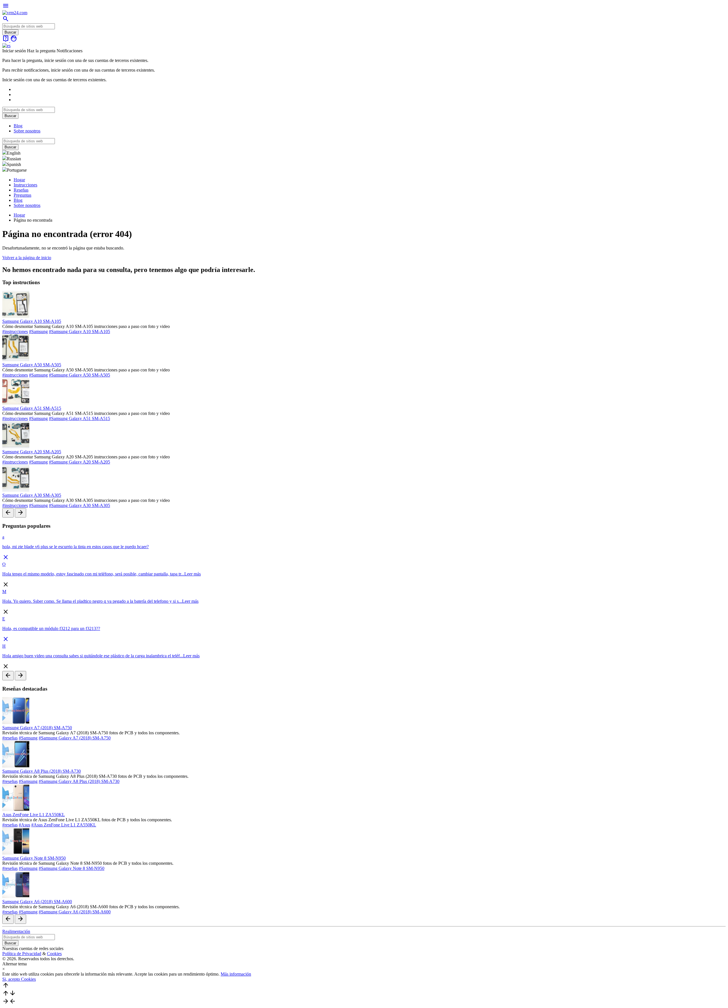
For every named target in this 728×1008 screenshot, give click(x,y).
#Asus (24, 824)
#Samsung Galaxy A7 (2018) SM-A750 (75, 737)
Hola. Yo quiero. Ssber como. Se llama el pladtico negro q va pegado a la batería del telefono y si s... (92, 601)
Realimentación (16, 931)
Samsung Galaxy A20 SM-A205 (31, 451)
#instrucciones (15, 331)
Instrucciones (25, 184)
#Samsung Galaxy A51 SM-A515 (79, 418)
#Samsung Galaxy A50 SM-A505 (79, 375)
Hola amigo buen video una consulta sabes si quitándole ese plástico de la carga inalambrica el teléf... (92, 655)
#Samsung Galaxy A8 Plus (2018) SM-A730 (79, 781)
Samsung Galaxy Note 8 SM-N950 (34, 858)
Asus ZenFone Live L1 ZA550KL (33, 814)
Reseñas (21, 190)
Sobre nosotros (27, 130)
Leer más (192, 573)
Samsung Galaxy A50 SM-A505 (31, 364)
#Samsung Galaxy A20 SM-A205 (79, 462)
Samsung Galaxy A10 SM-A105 (31, 321)
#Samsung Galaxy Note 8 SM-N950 (71, 868)
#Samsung (38, 331)
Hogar (19, 179)
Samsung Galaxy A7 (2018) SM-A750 (37, 727)
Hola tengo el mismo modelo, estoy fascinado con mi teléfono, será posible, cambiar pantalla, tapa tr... (93, 573)
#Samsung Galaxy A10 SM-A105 (79, 331)
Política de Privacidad (21, 953)
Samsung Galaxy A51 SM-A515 (31, 408)
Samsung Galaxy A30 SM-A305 (31, 495)
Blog (18, 125)
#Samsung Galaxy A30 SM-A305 (79, 505)
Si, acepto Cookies (19, 979)
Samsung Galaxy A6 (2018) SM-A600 (37, 901)
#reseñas (10, 737)
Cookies (54, 953)
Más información (236, 974)
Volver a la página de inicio (26, 257)
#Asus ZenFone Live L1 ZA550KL (63, 824)
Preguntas (22, 195)
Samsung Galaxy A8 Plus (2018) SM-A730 (41, 771)
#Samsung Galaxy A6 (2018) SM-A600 (75, 911)
